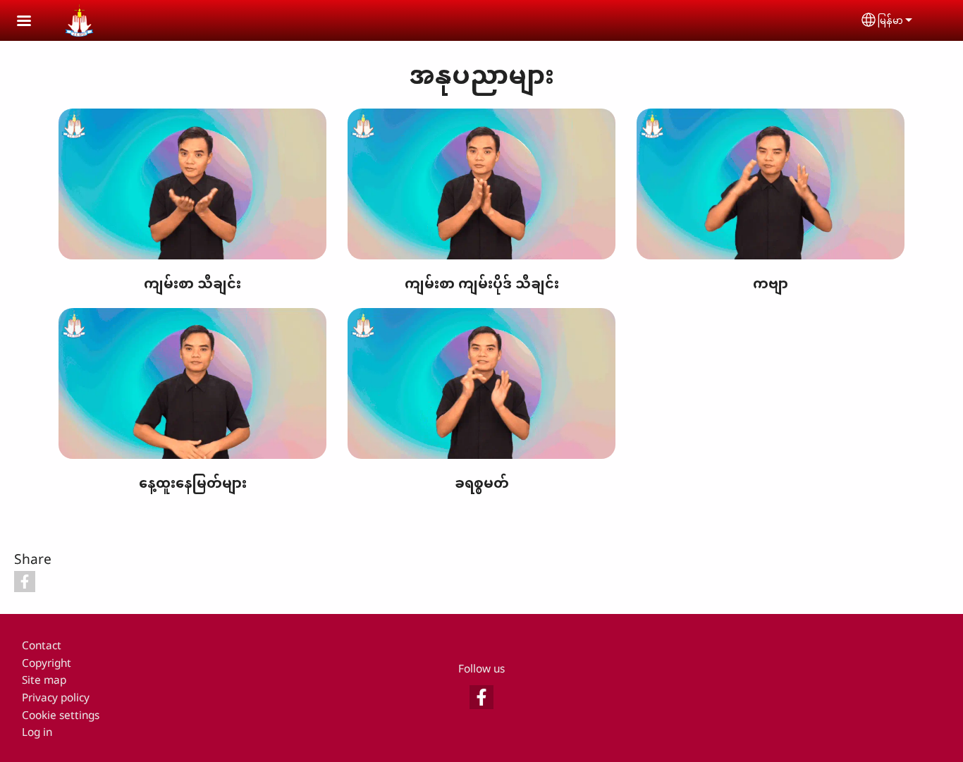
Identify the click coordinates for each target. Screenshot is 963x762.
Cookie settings (60, 715)
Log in (37, 732)
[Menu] (32, 22)
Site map (44, 679)
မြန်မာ (890, 20)
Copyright (46, 663)
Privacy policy (56, 697)
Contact (41, 645)
